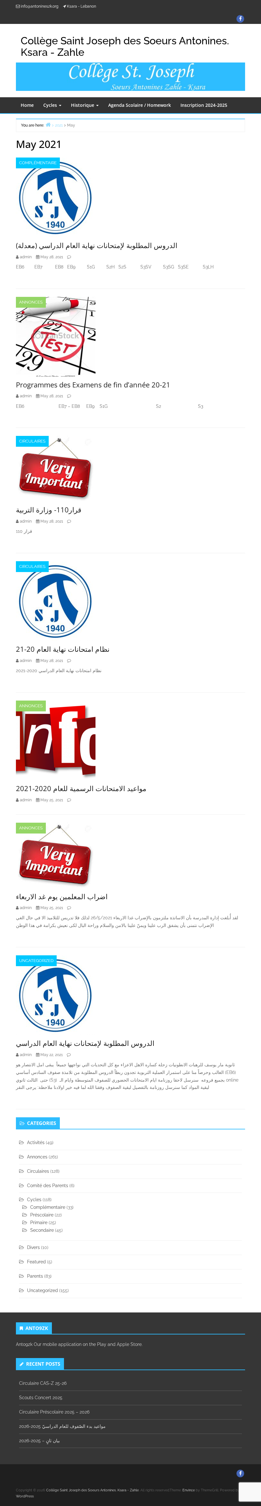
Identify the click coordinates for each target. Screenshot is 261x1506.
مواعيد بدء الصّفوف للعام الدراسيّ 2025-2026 (62, 1426)
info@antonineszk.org (39, 6)
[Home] (48, 124)
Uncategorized (36, 960)
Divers (33, 1247)
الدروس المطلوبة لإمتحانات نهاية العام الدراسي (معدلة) (96, 245)
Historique (83, 105)
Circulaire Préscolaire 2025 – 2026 (54, 1411)
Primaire (38, 1222)
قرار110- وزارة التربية (48, 509)
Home (27, 105)
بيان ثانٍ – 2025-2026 (39, 1440)
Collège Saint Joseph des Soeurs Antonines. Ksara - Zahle (125, 46)
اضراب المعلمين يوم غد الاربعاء (62, 896)
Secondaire (42, 1230)
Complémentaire (38, 162)
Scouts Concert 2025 (40, 1397)
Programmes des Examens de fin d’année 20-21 (93, 384)
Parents (35, 1276)
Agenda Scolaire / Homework (139, 105)
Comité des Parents (47, 1185)
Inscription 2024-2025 (203, 105)
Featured (36, 1261)
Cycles (50, 105)
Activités (36, 1142)
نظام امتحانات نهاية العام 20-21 (62, 649)
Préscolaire (41, 1214)
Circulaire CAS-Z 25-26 (43, 1383)
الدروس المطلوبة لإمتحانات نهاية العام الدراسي (85, 1043)
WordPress (25, 1496)
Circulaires (32, 441)
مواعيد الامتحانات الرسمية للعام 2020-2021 (81, 788)
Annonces (31, 302)
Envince (188, 1490)
